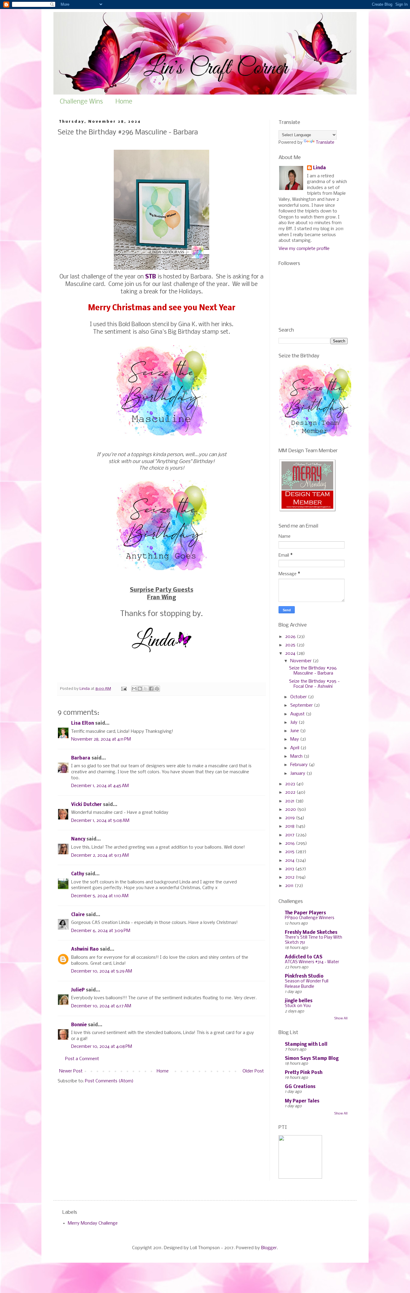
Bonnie (79, 1025)
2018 (290, 826)
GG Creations (300, 1086)
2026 (291, 636)
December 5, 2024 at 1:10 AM (99, 896)
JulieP (78, 990)
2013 (290, 869)
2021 (290, 801)
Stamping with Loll (306, 1044)
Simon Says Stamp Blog (312, 1058)
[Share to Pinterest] (157, 689)
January (298, 773)
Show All (341, 1018)
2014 (290, 860)
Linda (319, 168)
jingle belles (298, 1001)
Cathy (77, 874)
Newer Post (71, 1071)
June (295, 731)
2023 (290, 784)
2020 (291, 809)
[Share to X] (146, 689)
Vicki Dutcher (86, 804)
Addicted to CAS (303, 957)
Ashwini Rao (85, 949)
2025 (291, 645)
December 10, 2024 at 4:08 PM (101, 1046)
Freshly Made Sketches (311, 932)
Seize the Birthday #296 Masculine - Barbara (313, 671)
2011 (290, 885)
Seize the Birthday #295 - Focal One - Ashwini (314, 684)
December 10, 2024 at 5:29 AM (101, 971)
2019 (290, 818)
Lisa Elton (82, 723)
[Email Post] (123, 689)
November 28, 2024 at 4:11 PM (101, 739)
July (294, 722)
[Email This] (134, 689)
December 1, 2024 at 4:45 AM (100, 785)
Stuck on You (298, 1006)
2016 (290, 843)
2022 (291, 792)
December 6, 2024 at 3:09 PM (100, 930)
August (298, 714)
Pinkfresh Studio (304, 976)
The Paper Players (305, 913)
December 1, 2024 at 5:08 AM (100, 820)
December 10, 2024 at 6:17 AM (101, 1006)
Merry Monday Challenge (93, 1223)
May (295, 739)
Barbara (80, 758)
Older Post (253, 1071)
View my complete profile (304, 248)
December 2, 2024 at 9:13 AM (100, 855)
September (302, 705)
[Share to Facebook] (151, 689)
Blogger (269, 1248)
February (299, 764)
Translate (325, 142)
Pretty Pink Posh (303, 1072)
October (299, 697)
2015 (290, 851)
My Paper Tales (302, 1101)
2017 (290, 835)
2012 (290, 877)
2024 (291, 653)
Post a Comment (82, 1059)
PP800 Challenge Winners (309, 918)
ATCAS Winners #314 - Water (312, 962)
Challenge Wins (81, 101)
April (295, 748)
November (301, 661)
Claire (78, 915)
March (297, 756)
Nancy (78, 839)
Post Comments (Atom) (109, 1081)
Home (124, 101)
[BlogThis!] (140, 689)
